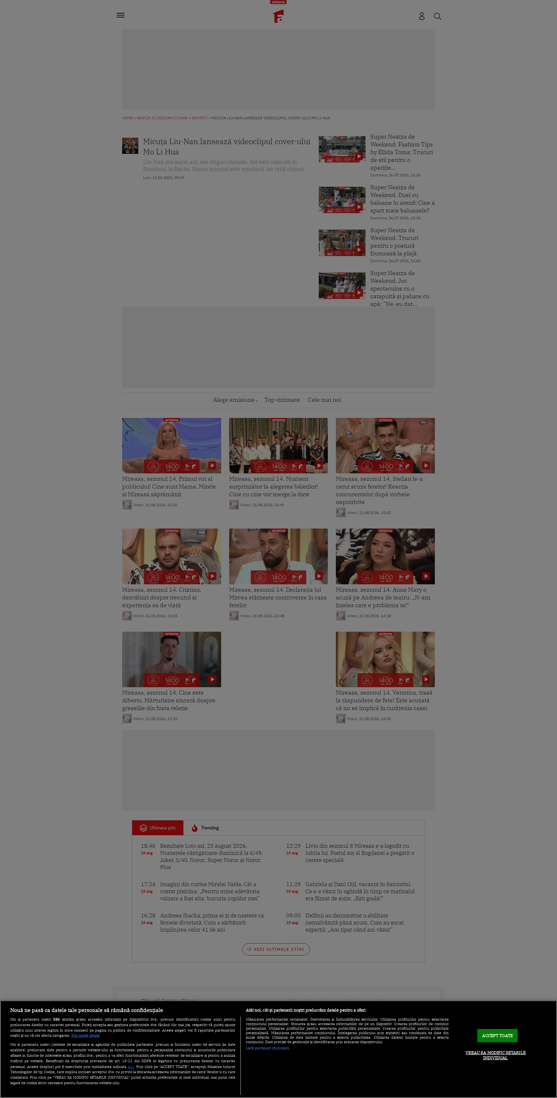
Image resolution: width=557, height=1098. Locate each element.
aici (131, 1066)
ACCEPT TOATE (497, 1035)
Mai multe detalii (86, 1035)
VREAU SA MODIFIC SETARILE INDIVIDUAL (495, 1055)
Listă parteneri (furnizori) (267, 1048)
